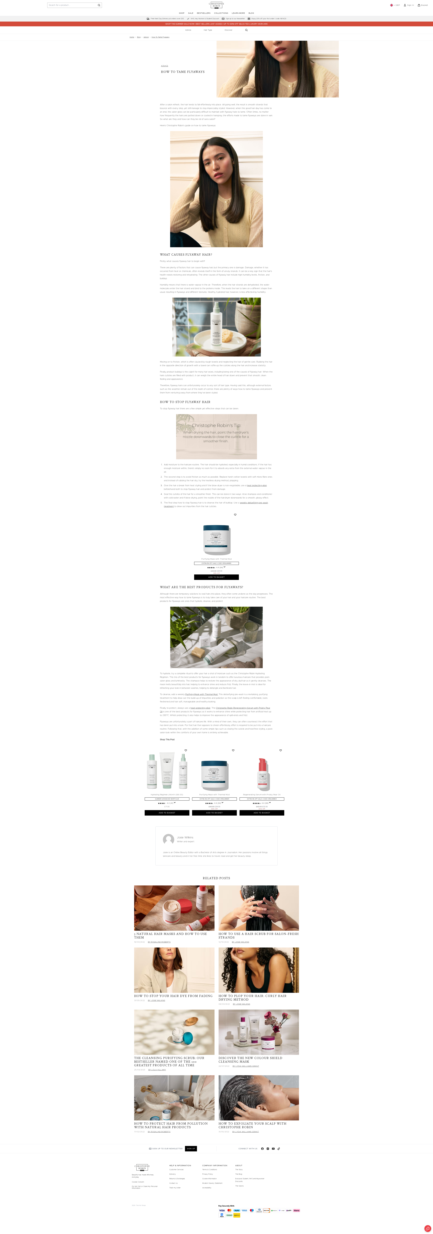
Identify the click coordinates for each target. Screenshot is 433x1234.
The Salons (239, 1186)
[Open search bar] (246, 30)
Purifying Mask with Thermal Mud (216, 559)
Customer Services (176, 1169)
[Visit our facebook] (262, 1148)
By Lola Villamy (157, 1070)
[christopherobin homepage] (216, 5)
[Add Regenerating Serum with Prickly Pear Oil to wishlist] (280, 750)
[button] (428, 1228)
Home (132, 37)
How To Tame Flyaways (160, 37)
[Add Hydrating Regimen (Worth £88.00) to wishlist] (185, 750)
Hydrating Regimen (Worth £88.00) (167, 795)
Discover (228, 30)
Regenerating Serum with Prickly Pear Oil (262, 795)
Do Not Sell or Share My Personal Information (145, 1187)
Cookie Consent (138, 1182)
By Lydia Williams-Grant (246, 1066)
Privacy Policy (207, 1174)
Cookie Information (209, 1179)
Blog (139, 37)
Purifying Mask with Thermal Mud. (201, 694)
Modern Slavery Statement (212, 1183)
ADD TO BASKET (216, 577)
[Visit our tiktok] (278, 1148)
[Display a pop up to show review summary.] (224, 567)
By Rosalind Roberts (159, 942)
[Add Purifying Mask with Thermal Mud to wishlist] (235, 514)
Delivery (172, 1174)
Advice (188, 30)
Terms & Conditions (209, 1169)
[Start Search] (99, 5)
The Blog (238, 1174)
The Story (239, 1169)
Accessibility (206, 1188)
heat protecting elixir (257, 486)
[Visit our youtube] (273, 1148)
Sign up (191, 1149)
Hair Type (208, 30)
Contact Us (173, 1183)
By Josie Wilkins (240, 942)
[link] (408, 5)
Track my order (175, 1188)
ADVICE (164, 66)
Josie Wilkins (185, 837)
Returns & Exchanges (177, 1179)
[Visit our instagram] (268, 1148)
